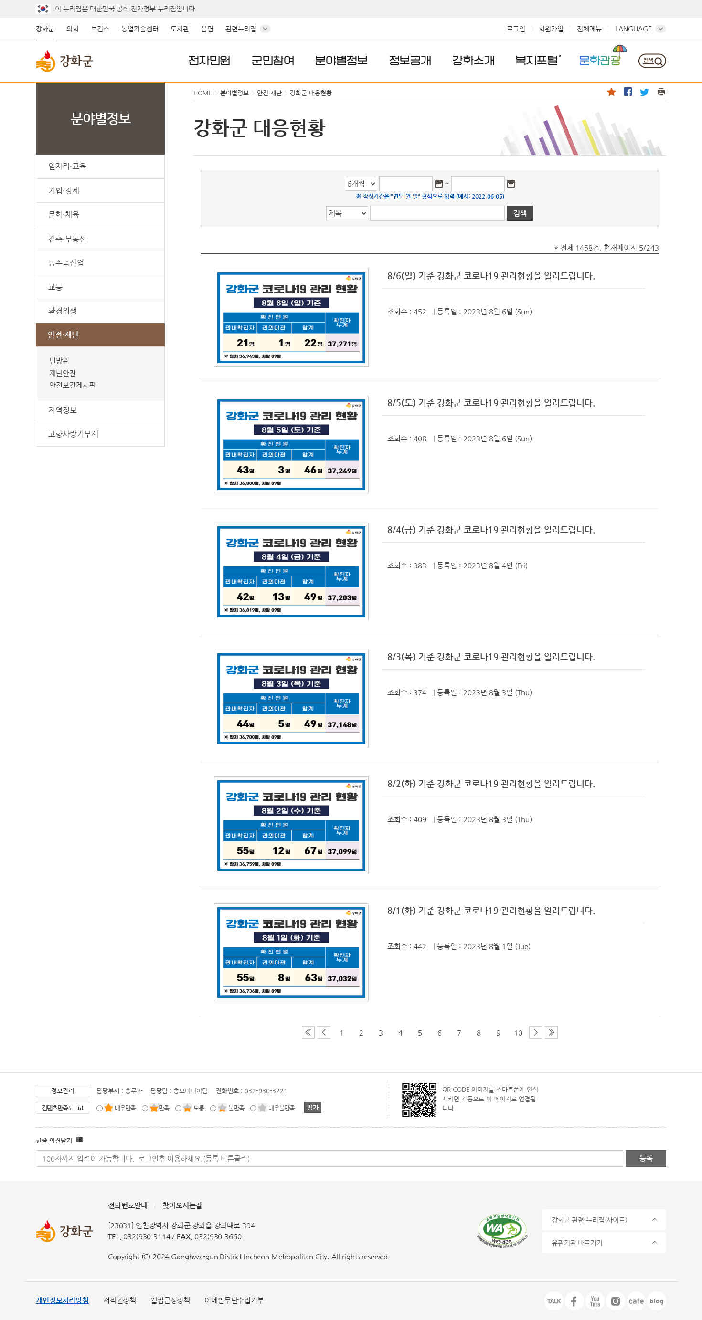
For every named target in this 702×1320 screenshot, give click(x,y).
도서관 (179, 28)
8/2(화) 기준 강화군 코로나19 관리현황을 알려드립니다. (491, 783)
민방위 (59, 360)
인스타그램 (615, 1300)
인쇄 (661, 91)
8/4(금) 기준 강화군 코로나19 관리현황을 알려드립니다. (491, 529)
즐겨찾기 (611, 91)
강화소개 (474, 60)
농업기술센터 (140, 28)
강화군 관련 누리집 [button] (590, 1220)
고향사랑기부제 (73, 434)
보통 (198, 1107)
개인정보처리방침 (62, 1300)
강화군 (45, 28)
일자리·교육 (67, 166)
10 (518, 1032)
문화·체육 (63, 214)
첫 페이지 (308, 1032)
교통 (55, 287)
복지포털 (537, 60)
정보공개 (410, 60)
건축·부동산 (67, 238)
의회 (72, 28)
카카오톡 (554, 1300)
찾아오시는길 (182, 1205)
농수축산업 (66, 262)
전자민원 (210, 60)
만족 (164, 1107)
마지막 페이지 (551, 1032)
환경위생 (62, 310)
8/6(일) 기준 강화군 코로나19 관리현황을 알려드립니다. (491, 276)
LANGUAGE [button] (633, 28)
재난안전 (62, 373)
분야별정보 (341, 60)
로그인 (516, 28)
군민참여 (273, 60)
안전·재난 (63, 334)
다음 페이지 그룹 (535, 1032)
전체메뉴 (589, 28)
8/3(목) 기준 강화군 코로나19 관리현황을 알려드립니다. (491, 656)
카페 (636, 1300)
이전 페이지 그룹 (324, 1032)
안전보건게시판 (72, 385)
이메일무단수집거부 (234, 1300)
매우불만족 (281, 1107)
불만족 (236, 1107)
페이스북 (628, 91)
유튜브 (595, 1300)
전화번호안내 (128, 1205)
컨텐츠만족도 (58, 1107)
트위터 (644, 91)
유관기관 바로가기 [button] (577, 1243)
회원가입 (551, 28)
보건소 (100, 28)
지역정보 (62, 410)
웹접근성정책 (170, 1300)
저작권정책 (119, 1300)
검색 (652, 60)
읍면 (207, 28)
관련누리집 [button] (240, 28)
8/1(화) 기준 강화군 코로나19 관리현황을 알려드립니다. (491, 910)
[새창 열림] (78, 1140)
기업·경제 (63, 190)
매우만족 (125, 1107)
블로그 (656, 1300)
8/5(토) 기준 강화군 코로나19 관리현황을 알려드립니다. (491, 403)
